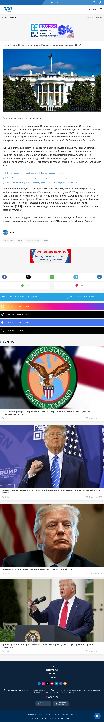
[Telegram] (56, 684)
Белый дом (8, 240)
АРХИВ (52, 673)
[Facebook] (39, 684)
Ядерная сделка (32, 240)
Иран (45, 240)
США (19, 240)
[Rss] (65, 684)
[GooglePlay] (43, 703)
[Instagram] (43, 684)
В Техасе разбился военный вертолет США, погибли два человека (34, 173)
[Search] (94, 3)
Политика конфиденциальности (63, 714)
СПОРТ (92, 9)
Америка (97, 17)
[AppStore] (61, 703)
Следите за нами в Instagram (19, 306)
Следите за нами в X (16, 331)
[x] (47, 684)
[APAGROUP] (52, 697)
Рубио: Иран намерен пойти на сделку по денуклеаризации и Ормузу (36, 178)
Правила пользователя (37, 714)
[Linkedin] (60, 684)
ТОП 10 (52, 677)
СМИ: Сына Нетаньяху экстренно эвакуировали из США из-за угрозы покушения (41, 182)
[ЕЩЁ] (100, 9)
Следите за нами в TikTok (18, 314)
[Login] (100, 2)
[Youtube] (52, 684)
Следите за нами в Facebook (19, 323)
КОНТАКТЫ (52, 670)
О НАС (52, 666)
